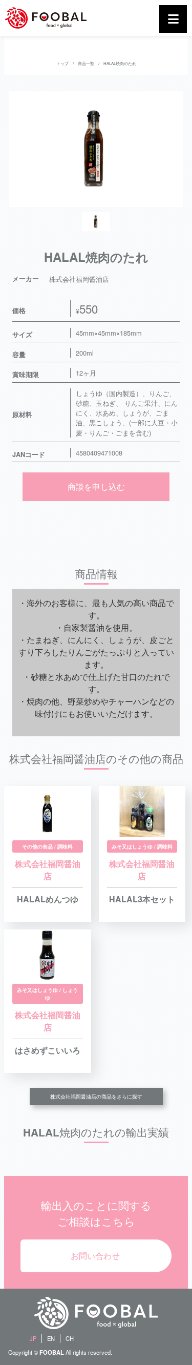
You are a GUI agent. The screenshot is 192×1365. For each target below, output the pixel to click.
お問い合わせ (95, 1255)
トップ (62, 63)
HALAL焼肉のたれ (119, 63)
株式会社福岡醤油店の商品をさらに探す (96, 1096)
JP (33, 1338)
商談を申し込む (96, 486)
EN (51, 1338)
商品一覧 (86, 63)
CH (70, 1338)
